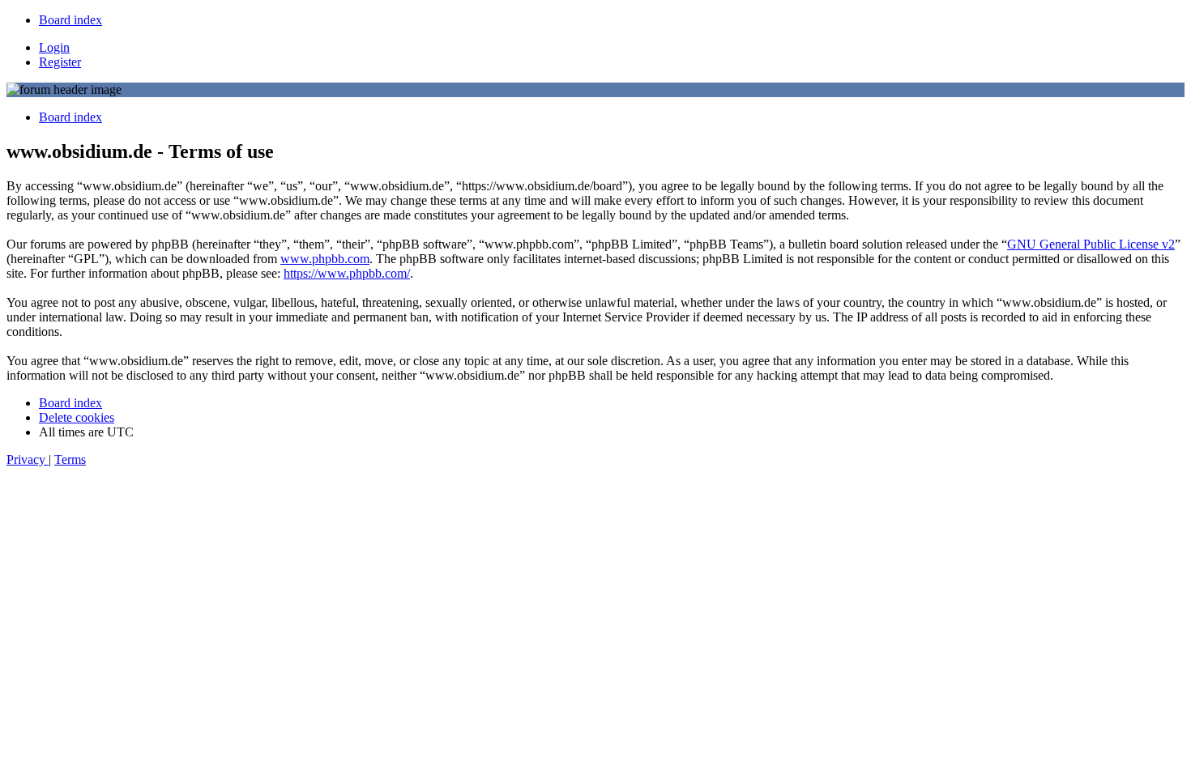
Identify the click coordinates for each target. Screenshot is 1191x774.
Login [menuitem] (54, 47)
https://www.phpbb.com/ (347, 273)
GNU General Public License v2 (1091, 244)
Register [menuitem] (60, 62)
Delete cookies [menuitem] (76, 417)
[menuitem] (70, 20)
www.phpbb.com (324, 259)
